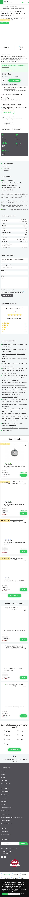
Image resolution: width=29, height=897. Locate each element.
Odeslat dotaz (7, 295)
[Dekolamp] (9, 2)
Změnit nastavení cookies (6, 823)
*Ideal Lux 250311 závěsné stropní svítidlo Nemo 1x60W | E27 (14, 467)
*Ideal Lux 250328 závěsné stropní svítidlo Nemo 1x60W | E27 (14, 505)
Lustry (6, 6)
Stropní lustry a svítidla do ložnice (11, 380)
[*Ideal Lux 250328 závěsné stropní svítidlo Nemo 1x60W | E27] (14, 492)
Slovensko (16, 874)
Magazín (3, 774)
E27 (26, 228)
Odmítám (22, 893)
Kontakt (2, 771)
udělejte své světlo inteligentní (19, 90)
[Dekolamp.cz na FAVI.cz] (15, 866)
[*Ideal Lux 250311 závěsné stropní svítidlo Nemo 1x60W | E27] (14, 454)
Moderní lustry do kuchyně (20, 418)
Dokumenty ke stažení (6, 783)
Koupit (23, 475)
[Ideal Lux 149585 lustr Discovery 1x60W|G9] (14, 695)
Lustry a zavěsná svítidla (9, 344)
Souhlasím (5, 893)
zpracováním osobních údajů (16, 292)
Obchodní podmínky (5, 794)
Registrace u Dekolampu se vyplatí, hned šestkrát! (12, 817)
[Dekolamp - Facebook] (2, 857)
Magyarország (6, 878)
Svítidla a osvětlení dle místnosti (11, 363)
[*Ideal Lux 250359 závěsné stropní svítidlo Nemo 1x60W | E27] (14, 530)
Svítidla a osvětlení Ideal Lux (10, 421)
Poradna (3, 777)
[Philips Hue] (7, 745)
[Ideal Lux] (7, 736)
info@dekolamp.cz (8, 123)
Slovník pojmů (4, 780)
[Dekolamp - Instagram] (5, 857)
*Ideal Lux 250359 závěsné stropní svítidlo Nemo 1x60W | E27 (14, 543)
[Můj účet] (25, 2)
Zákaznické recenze (5, 820)
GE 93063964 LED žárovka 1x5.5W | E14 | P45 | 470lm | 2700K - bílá (16, 108)
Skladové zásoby (5, 67)
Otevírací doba (4, 831)
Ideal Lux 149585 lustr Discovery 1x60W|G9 (14, 707)
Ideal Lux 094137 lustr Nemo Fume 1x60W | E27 (14, 630)
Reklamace (3, 798)
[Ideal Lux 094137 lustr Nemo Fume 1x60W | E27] (14, 618)
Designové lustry (13, 6)
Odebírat (23, 843)
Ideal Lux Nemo (23, 428)
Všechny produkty (7, 430)
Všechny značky (14, 749)
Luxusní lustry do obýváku (21, 387)
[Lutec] (21, 736)
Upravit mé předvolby (14, 893)
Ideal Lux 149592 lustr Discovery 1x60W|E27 (14, 580)
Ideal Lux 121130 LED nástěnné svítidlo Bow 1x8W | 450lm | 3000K (13, 669)
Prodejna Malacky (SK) (6, 834)
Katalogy (3, 804)
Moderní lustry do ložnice (9, 373)
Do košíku (16, 80)
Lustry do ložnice (19, 370)
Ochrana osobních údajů (6, 807)
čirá (26, 223)
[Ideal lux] (7, 48)
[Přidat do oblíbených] (14, 443)
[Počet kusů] (4, 80)
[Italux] (7, 740)
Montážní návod (6, 129)
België (22, 878)
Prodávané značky (5, 810)
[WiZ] (21, 740)
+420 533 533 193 (8, 122)
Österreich (15, 878)
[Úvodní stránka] (2, 6)
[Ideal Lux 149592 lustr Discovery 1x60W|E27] (14, 568)
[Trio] (21, 732)
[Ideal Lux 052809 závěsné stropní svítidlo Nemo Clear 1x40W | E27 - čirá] (14, 30)
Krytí (3, 234)
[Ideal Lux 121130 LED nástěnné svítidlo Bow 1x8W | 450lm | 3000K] (14, 656)
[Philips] (7, 732)
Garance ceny (4, 801)
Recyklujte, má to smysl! (6, 814)
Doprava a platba (4, 791)
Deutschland (24, 874)
